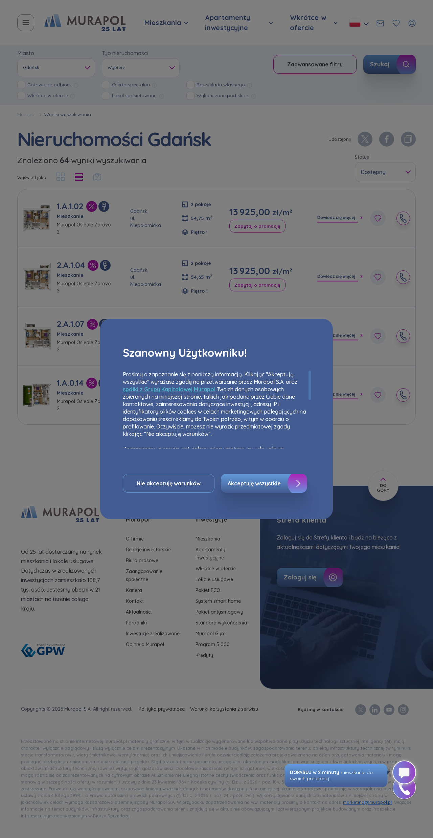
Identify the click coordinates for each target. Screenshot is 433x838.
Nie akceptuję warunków (169, 483)
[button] (404, 787)
